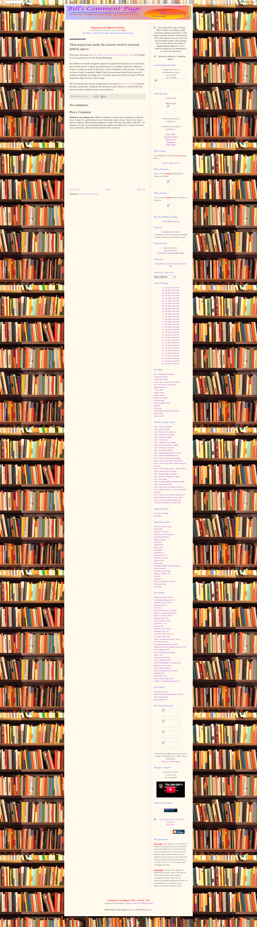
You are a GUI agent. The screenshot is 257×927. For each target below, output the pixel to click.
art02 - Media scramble (161, 429)
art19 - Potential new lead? (163, 484)
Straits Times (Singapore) (162, 668)
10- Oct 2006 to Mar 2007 (170, 311)
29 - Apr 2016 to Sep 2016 (170, 361)
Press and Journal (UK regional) (164, 652)
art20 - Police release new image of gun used (168, 487)
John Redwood (159, 553)
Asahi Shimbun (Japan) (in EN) (164, 600)
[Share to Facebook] (102, 96)
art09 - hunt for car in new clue (164, 448)
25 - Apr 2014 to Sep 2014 (170, 350)
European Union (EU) (161, 692)
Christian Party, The (160, 377)
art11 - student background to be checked (167, 453)
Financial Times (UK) (161, 618)
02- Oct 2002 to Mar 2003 (170, 290)
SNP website (158, 408)
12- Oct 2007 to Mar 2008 (170, 316)
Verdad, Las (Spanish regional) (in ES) (166, 681)
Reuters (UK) (158, 655)
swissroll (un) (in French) (162, 571)
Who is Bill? (171, 134)
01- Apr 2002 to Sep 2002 (170, 288)
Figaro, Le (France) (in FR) (163, 615)
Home (108, 189)
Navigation (170, 142)
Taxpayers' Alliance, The (162, 573)
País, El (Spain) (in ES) (161, 649)
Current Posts (170, 98)
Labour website (159, 392)
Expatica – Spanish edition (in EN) (165, 613)
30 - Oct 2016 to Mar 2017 (170, 363)
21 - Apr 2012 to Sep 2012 (170, 340)
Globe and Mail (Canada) (162, 621)
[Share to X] (99, 96)
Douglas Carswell (159, 539)
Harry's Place (158, 547)
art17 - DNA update (160, 479)
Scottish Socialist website (162, 403)
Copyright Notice (171, 136)
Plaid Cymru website (161, 398)
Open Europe (158, 563)
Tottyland (157, 576)
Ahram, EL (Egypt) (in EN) (163, 597)
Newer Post (74, 189)
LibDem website (159, 395)
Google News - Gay (160, 623)
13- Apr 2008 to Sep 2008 (170, 319)
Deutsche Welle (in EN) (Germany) (165, 610)
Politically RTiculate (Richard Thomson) (167, 566)
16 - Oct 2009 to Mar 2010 (170, 327)
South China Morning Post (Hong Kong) (167, 663)
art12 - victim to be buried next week (166, 455)
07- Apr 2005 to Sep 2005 (170, 303)
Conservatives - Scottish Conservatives (167, 382)
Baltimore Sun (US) (160, 605)
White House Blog (160, 584)
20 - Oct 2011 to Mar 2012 (170, 337)
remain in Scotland (128, 83)
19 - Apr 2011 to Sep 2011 (170, 335)
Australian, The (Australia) (163, 602)
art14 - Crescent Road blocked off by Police (168, 461)
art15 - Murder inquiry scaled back (165, 474)
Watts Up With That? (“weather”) (165, 581)
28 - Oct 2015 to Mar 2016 (170, 358)
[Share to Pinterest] (104, 96)
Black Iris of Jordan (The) (162, 526)
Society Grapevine (160, 568)
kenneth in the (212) (160, 555)
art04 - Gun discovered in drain (164, 434)
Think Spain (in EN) (160, 676)
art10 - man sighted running (163, 450)
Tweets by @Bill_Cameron (170, 163)
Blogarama (171, 824)
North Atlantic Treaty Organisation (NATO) (168, 694)
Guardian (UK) (159, 626)
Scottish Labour (159, 400)
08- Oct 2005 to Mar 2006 (170, 306)
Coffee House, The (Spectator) (164, 534)
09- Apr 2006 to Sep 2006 (170, 308)
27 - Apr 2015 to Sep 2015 (170, 356)
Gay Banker (158, 542)
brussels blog (158, 529)
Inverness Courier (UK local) (163, 634)
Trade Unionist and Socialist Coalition (166, 411)
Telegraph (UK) (159, 673)
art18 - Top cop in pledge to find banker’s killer (169, 481)
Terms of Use (170, 139)
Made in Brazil (159, 560)
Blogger (149, 909)
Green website (158, 390)
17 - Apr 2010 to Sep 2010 (170, 329)
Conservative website (161, 379)
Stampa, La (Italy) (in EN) (163, 665)
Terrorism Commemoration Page (170, 253)
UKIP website (158, 413)
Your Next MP (158, 416)
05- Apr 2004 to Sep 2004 (170, 298)
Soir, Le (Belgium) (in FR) (162, 660)
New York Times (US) (161, 642)
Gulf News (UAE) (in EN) (162, 629)
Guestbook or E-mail (170, 231)
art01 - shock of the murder (163, 427)
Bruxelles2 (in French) (161, 532)
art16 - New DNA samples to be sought (166, 476)
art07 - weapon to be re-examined (165, 442)
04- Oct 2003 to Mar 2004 (170, 295)
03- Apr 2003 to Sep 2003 (170, 293)
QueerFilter (158, 516)
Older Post (141, 189)
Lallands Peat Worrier (161, 558)
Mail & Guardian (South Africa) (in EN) (167, 639)
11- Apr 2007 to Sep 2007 (170, 314)
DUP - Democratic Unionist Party (165, 384)
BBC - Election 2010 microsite (164, 374)
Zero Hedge (158, 587)
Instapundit (158, 550)
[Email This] (94, 96)
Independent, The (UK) (161, 631)
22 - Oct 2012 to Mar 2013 (170, 342)
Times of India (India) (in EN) (164, 678)
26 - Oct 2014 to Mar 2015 (170, 353)
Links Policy (171, 144)
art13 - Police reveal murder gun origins (167, 458)
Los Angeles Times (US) (162, 636)
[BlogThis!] (97, 96)
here (173, 121)
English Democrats (160, 387)
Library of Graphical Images (170, 761)
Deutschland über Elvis (161, 537)
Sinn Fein (157, 405)
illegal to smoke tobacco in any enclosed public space (111, 54)
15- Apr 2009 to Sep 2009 (170, 324)
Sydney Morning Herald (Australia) (165, 670)
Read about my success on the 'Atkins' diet (170, 265)
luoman (133, 909)
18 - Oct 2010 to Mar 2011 (170, 332)
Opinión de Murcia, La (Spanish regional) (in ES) (170, 647)
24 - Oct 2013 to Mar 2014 (170, 348)
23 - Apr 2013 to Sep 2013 (170, 345)
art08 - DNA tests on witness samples (166, 445)
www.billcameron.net (170, 221)
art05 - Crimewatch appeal (163, 437)
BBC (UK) (157, 608)
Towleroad (157, 579)
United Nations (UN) (160, 699)
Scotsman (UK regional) (162, 657)
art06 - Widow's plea (161, 440)
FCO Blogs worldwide (161, 513)
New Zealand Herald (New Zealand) (165, 644)
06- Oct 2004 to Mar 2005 (170, 301)
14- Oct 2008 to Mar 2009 (170, 322)
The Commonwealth (160, 697)
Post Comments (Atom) (89, 194)
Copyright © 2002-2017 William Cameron (139, 903)
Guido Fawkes (158, 545)
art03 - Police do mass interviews (165, 432)
